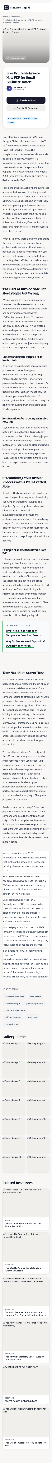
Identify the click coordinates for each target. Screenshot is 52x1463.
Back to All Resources (28, 108)
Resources (15, 17)
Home (5, 17)
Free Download (28, 100)
